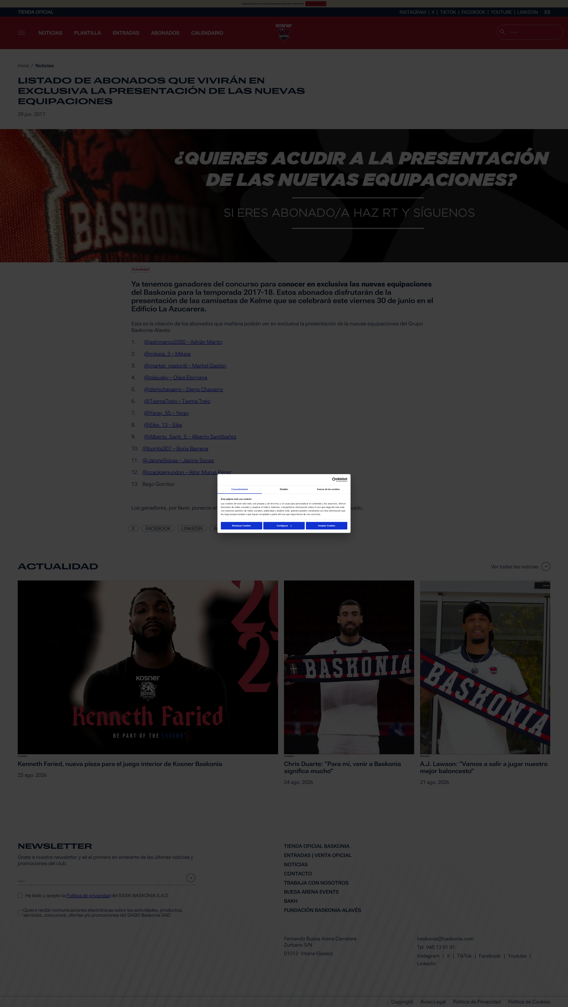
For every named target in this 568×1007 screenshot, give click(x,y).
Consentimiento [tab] (239, 489)
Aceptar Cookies (326, 525)
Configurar (282, 525)
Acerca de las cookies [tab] (328, 489)
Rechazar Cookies (241, 525)
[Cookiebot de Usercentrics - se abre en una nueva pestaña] (334, 479)
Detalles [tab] (284, 489)
